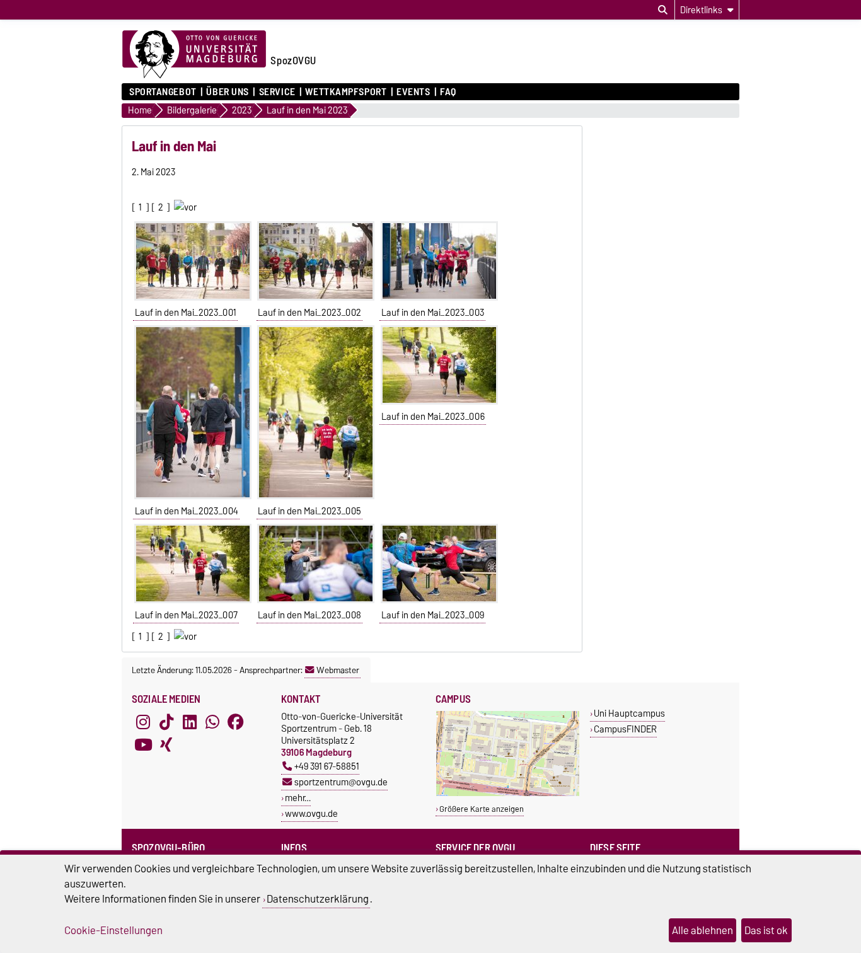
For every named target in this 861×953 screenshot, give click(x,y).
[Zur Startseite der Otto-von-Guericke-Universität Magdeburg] (194, 55)
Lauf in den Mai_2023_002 (309, 312)
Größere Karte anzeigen (481, 809)
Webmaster (337, 670)
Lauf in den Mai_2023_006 (433, 416)
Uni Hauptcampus (629, 713)
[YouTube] (143, 744)
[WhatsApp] (212, 721)
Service (277, 92)
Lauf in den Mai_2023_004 (186, 511)
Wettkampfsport (345, 92)
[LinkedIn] (189, 721)
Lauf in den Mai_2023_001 (185, 312)
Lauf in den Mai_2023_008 (309, 615)
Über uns (227, 92)
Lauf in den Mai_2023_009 (432, 615)
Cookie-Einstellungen (113, 930)
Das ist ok (766, 930)
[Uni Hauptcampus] (508, 793)
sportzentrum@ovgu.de (341, 782)
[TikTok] (166, 721)
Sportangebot (163, 92)
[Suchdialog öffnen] (663, 10)
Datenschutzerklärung (318, 899)
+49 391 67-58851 (326, 766)
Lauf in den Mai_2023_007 (186, 615)
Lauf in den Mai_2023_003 (432, 312)
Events (413, 92)
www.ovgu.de (311, 813)
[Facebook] (235, 721)
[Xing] (166, 744)
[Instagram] (143, 721)
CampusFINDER (625, 729)
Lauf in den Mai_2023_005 (309, 511)
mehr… (298, 798)
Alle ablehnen (702, 930)
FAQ (448, 92)
